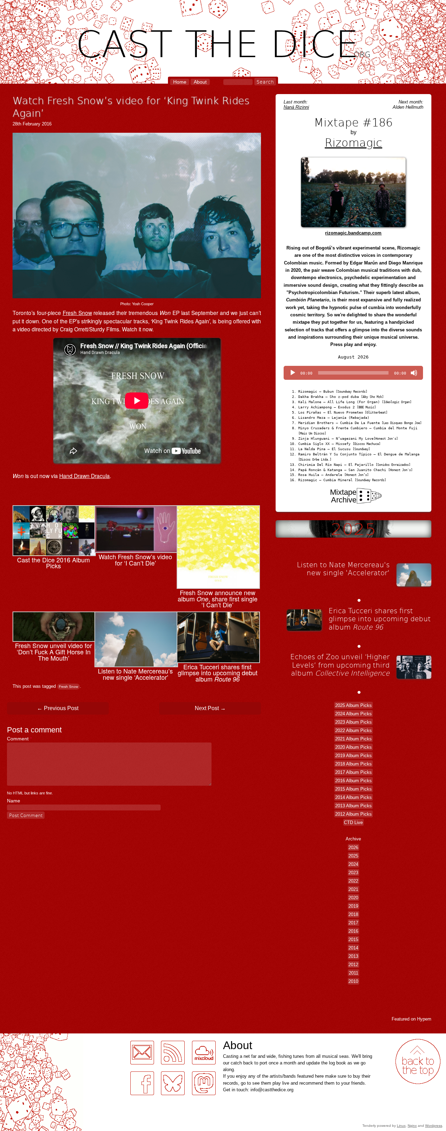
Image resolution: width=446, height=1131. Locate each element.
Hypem (424, 1019)
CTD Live (353, 822)
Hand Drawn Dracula (84, 475)
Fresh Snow (77, 312)
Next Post (210, 708)
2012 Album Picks (353, 813)
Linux (401, 1126)
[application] (353, 373)
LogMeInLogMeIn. (22, 1037)
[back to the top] (417, 1061)
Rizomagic (353, 142)
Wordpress (433, 1126)
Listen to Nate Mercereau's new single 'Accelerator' (343, 569)
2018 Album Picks (353, 763)
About (200, 82)
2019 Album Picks (353, 755)
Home (179, 82)
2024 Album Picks (353, 713)
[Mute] (413, 372)
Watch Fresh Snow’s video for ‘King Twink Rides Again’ (131, 106)
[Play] (292, 372)
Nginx (412, 1126)
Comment (19, 738)
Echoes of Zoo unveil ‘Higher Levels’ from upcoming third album (340, 665)
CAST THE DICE (223, 42)
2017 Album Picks (353, 772)
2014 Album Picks (353, 797)
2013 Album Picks (353, 805)
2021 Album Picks (353, 738)
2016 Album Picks (353, 780)
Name (13, 800)
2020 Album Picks (353, 746)
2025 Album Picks (353, 705)
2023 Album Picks (353, 721)
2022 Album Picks (353, 730)
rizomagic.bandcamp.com (353, 233)
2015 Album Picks (353, 788)
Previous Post (57, 708)
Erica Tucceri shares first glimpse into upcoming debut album (380, 619)
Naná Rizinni (296, 107)
